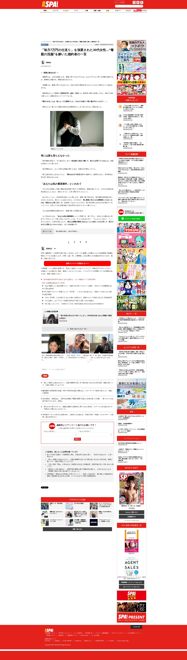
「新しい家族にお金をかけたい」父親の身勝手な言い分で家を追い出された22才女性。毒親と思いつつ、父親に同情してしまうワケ (77, 384)
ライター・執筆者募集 (102, 633)
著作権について (51, 635)
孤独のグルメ (89, 641)
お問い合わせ (85, 635)
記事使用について (72, 635)
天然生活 (57, 641)
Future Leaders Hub (122, 641)
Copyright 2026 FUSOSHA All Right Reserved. (58, 645)
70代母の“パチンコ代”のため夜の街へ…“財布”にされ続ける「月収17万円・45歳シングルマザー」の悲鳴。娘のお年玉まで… (78, 416)
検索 (141, 6)
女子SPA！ (48, 641)
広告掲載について (50, 633)
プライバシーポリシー (118, 633)
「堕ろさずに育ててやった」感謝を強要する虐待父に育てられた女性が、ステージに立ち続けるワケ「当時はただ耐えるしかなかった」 (77, 408)
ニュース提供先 (77, 633)
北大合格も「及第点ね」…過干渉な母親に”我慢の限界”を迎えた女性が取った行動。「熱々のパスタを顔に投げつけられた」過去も (78, 400)
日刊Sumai (78, 641)
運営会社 (61, 635)
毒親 (45, 376)
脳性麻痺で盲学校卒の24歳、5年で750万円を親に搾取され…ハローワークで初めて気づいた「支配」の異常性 (77, 392)
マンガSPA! (110, 641)
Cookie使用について (134, 633)
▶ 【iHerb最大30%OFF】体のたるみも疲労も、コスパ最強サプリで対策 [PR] (68, 279)
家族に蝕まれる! (49, 72)
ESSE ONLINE (67, 641)
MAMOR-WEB (100, 641)
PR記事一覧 (89, 633)
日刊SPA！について (64, 633)
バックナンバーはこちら (131, 520)
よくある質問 (95, 635)
